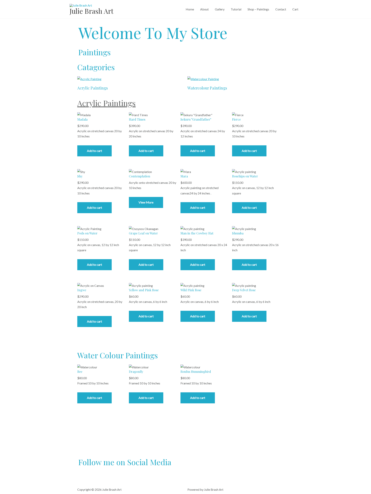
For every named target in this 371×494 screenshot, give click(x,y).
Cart (295, 9)
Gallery (220, 9)
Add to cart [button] (94, 150)
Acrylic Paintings (106, 103)
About (204, 9)
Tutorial (236, 9)
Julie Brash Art (91, 10)
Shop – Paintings (258, 9)
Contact (280, 9)
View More (146, 202)
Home (190, 9)
